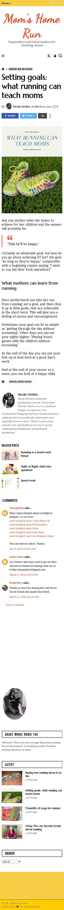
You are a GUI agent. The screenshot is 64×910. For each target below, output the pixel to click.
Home (6, 3)
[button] (7, 3)
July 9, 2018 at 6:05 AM (22, 548)
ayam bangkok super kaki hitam (26, 532)
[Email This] (42, 116)
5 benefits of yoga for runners (43, 808)
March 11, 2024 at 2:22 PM (24, 596)
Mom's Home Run (32, 25)
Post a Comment (15, 604)
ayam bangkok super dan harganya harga (31, 535)
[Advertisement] (32, 647)
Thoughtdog (16, 507)
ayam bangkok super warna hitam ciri (29, 520)
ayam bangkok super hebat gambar (28, 524)
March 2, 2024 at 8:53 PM (23, 574)
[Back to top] (55, 902)
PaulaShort (16, 582)
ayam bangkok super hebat (23, 528)
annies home (16, 556)
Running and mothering (20, 69)
